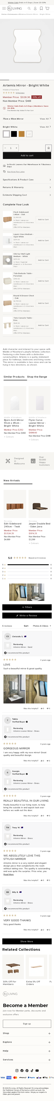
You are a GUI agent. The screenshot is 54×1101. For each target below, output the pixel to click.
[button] (4, 8)
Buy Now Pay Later (16, 172)
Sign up (27, 1023)
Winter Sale (13, 2)
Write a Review (33, 616)
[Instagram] (17, 1071)
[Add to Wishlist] (48, 148)
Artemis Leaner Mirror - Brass (26, 731)
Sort (26, 626)
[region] (27, 592)
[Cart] (47, 8)
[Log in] (35, 8)
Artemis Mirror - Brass (23, 838)
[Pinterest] (27, 1071)
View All (44, 118)
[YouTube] (37, 1071)
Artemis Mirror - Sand (22, 647)
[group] (14, 461)
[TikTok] (32, 1071)
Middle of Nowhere (11, 90)
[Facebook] (22, 1071)
